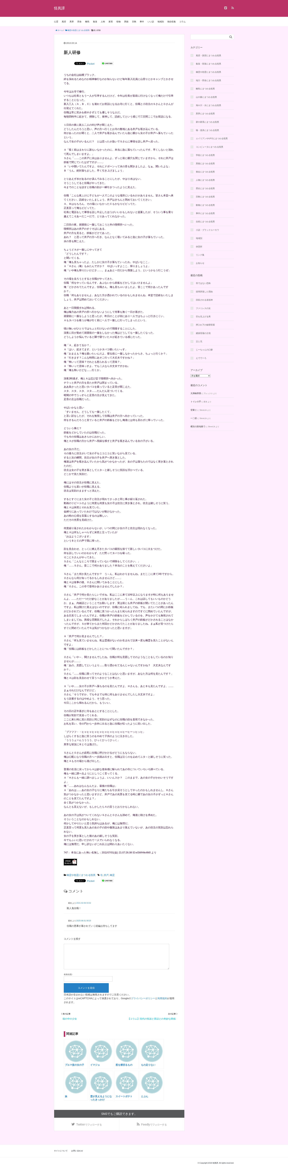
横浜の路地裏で (197, 426)
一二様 (193, 418)
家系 (111, 21)
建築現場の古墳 (203, 333)
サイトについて (61, 1151)
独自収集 (171, 21)
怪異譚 (59, 8)
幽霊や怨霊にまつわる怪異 (81, 875)
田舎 (79, 21)
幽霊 (112, 875)
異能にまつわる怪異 (205, 163)
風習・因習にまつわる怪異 (208, 55)
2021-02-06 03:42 (83, 903)
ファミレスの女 (203, 308)
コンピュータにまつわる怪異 (209, 147)
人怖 (103, 21)
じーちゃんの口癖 (204, 349)
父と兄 (199, 341)
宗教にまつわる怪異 (205, 196)
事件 (142, 21)
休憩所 (199, 246)
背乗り (193, 410)
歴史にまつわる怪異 (205, 188)
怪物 (118, 21)
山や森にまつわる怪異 (206, 97)
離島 (87, 21)
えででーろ (201, 358)
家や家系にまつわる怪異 (207, 122)
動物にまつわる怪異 (205, 205)
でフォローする (89, 1124)
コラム (182, 21)
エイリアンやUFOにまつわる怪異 (212, 138)
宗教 (134, 21)
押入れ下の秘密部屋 (205, 325)
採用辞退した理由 (204, 291)
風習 (64, 21)
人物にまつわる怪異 (205, 180)
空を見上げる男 (203, 316)
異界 (72, 21)
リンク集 (200, 255)
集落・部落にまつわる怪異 (208, 64)
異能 (126, 21)
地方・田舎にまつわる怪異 (208, 80)
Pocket (90, 64)
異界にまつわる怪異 (205, 113)
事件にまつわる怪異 (205, 213)
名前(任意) (68, 974)
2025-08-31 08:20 (83, 921)
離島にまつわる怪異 (205, 88)
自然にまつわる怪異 (205, 221)
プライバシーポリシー (143, 998)
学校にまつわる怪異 (205, 155)
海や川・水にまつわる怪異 (208, 105)
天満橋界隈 (195, 393)
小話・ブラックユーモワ (207, 230)
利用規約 (162, 998)
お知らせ (200, 263)
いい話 (151, 21)
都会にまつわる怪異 (205, 172)
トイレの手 (195, 401)
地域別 (161, 21)
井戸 (106, 875)
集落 (95, 21)
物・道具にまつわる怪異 (207, 130)
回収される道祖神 (204, 300)
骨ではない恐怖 (203, 283)
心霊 (56, 21)
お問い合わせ (77, 1151)
